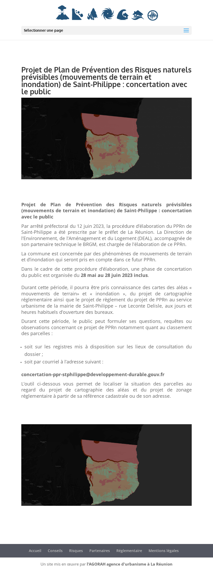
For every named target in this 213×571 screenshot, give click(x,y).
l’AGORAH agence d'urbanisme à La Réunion (129, 564)
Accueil (35, 550)
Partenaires (99, 550)
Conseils (55, 550)
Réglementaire (129, 550)
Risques (76, 550)
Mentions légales (164, 550)
